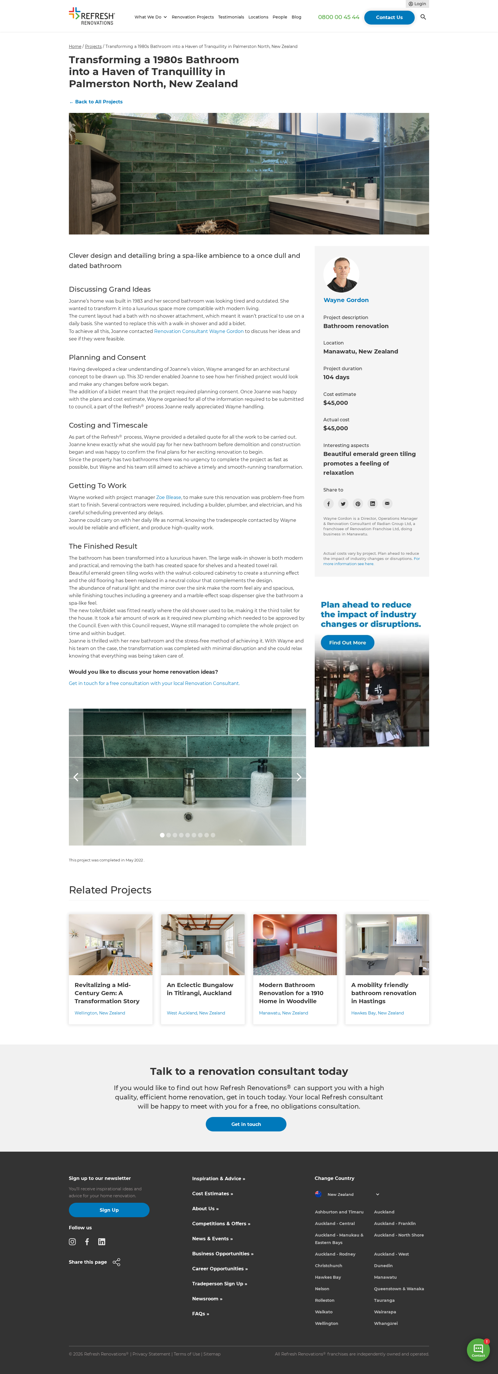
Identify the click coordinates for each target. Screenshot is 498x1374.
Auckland (384, 1212)
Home (75, 46)
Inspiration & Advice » (218, 1178)
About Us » (205, 1208)
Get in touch (246, 1124)
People (280, 17)
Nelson (322, 1288)
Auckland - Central (335, 1223)
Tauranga (384, 1300)
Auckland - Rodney (335, 1254)
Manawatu (385, 1277)
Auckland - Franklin (395, 1223)
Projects (93, 46)
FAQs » (200, 1314)
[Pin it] (358, 503)
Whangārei (386, 1323)
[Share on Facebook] (328, 503)
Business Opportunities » (223, 1253)
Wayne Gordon (346, 300)
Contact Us (389, 17)
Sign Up (109, 1210)
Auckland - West (391, 1254)
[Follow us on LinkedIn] (103, 1241)
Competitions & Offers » (221, 1223)
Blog (296, 17)
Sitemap (211, 1354)
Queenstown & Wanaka (399, 1288)
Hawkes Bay (328, 1277)
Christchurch (328, 1265)
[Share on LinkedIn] (372, 503)
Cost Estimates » (212, 1193)
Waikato (324, 1312)
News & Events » (212, 1238)
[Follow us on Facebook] (89, 1241)
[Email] (387, 503)
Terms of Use (187, 1354)
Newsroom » (207, 1299)
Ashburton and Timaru (339, 1212)
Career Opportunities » (220, 1268)
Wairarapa (385, 1312)
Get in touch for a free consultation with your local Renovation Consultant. (154, 683)
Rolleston (325, 1300)
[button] (150, 17)
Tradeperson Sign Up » (219, 1284)
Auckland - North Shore (399, 1235)
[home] (94, 17)
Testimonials (231, 17)
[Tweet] (343, 503)
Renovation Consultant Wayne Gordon (199, 331)
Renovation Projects (193, 17)
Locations (258, 17)
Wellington (326, 1323)
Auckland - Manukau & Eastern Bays (339, 1238)
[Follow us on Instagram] (74, 1241)
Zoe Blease (168, 497)
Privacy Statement (151, 1354)
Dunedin (383, 1265)
